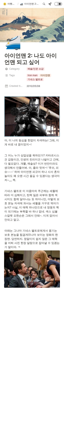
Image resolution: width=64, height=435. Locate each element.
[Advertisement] (32, 428)
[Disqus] (32, 335)
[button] (9, 4)
